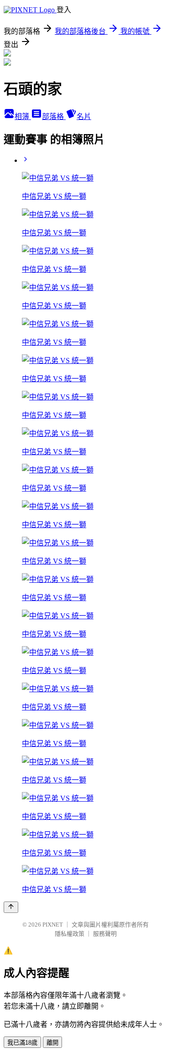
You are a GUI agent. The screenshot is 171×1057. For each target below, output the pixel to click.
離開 (52, 1042)
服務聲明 (105, 933)
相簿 (23, 116)
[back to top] (11, 907)
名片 (84, 116)
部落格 (54, 116)
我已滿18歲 (22, 1042)
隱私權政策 (69, 933)
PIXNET (52, 924)
